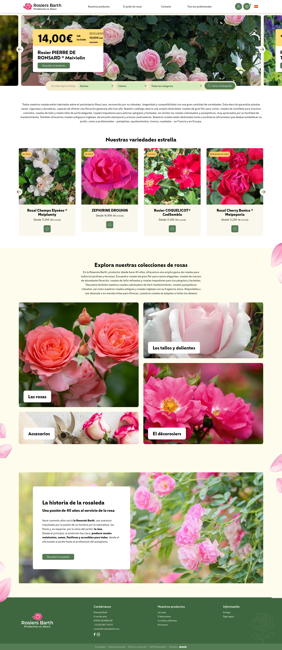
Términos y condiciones (137, 647)
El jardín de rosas (132, 6)
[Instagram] (98, 634)
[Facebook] (95, 634)
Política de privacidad (116, 647)
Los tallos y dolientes (167, 620)
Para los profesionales (200, 6)
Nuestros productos (99, 6)
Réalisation (173, 647)
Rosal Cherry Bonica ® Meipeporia (235, 212)
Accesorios (163, 624)
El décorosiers (164, 616)
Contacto (166, 6)
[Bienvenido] (42, 6)
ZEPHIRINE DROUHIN (110, 210)
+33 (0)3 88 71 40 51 (103, 624)
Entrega (226, 612)
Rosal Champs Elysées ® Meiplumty (47, 212)
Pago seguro (228, 616)
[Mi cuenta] (238, 6)
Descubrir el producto (53, 65)
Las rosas (162, 612)
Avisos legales (100, 647)
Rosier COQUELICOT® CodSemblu (172, 212)
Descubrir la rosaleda (58, 556)
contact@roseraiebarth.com (106, 628)
